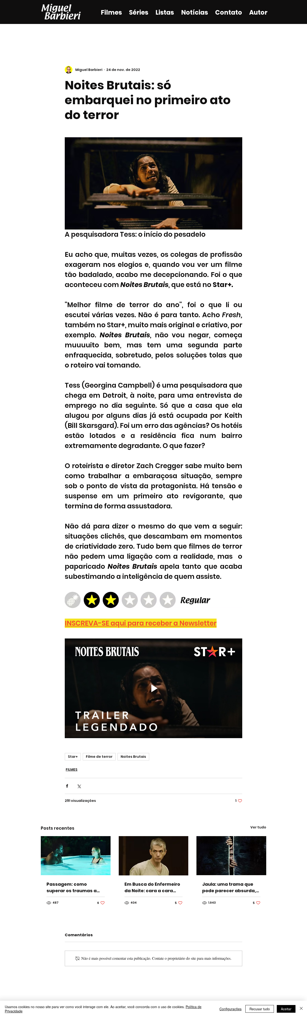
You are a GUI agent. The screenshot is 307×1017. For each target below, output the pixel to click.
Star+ (73, 756)
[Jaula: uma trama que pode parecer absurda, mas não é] (231, 855)
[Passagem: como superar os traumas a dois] (76, 855)
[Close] (301, 1009)
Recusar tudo (259, 1008)
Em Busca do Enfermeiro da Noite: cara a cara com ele (152, 887)
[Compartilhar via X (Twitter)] (79, 786)
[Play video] (153, 688)
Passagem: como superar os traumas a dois (72, 887)
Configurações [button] (230, 1008)
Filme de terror (99, 756)
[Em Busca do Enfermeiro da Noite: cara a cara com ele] (154, 855)
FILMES (71, 769)
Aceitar (286, 1008)
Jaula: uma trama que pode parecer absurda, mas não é (229, 887)
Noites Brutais (133, 756)
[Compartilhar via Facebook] (67, 786)
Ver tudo (258, 827)
